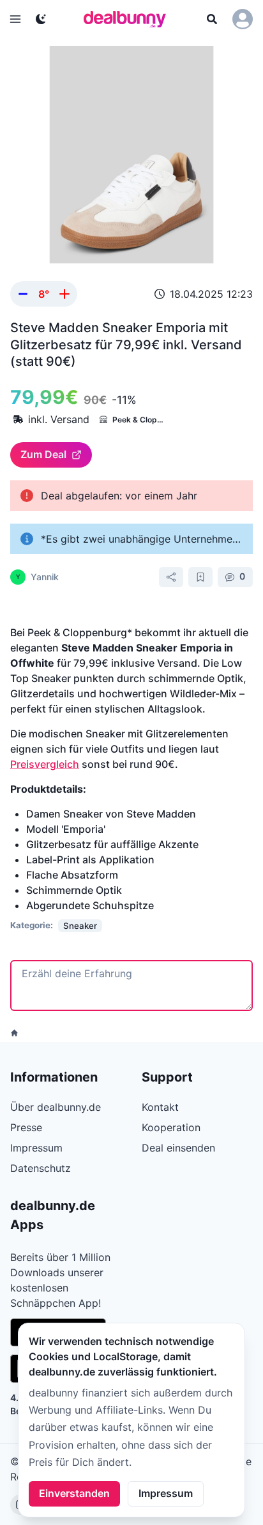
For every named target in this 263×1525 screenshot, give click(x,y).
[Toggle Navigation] (15, 19)
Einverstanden (74, 1493)
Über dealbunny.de (55, 1107)
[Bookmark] (200, 577)
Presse (26, 1127)
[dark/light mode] (41, 19)
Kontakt (160, 1107)
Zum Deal (43, 454)
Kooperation (171, 1127)
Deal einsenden (178, 1147)
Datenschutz (40, 1168)
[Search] (212, 19)
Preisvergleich (44, 764)
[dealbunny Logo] (129, 19)
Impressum (166, 1493)
